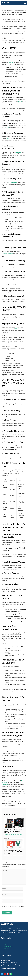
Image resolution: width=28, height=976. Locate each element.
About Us (6, 948)
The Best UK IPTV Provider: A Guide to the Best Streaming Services (13, 831)
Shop (5, 944)
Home (5, 943)
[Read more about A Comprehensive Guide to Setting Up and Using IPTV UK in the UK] (14, 843)
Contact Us (6, 950)
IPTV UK (5, 3)
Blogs (14, 834)
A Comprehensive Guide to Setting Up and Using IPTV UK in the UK (13, 852)
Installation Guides (8, 946)
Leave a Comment (8, 834)
